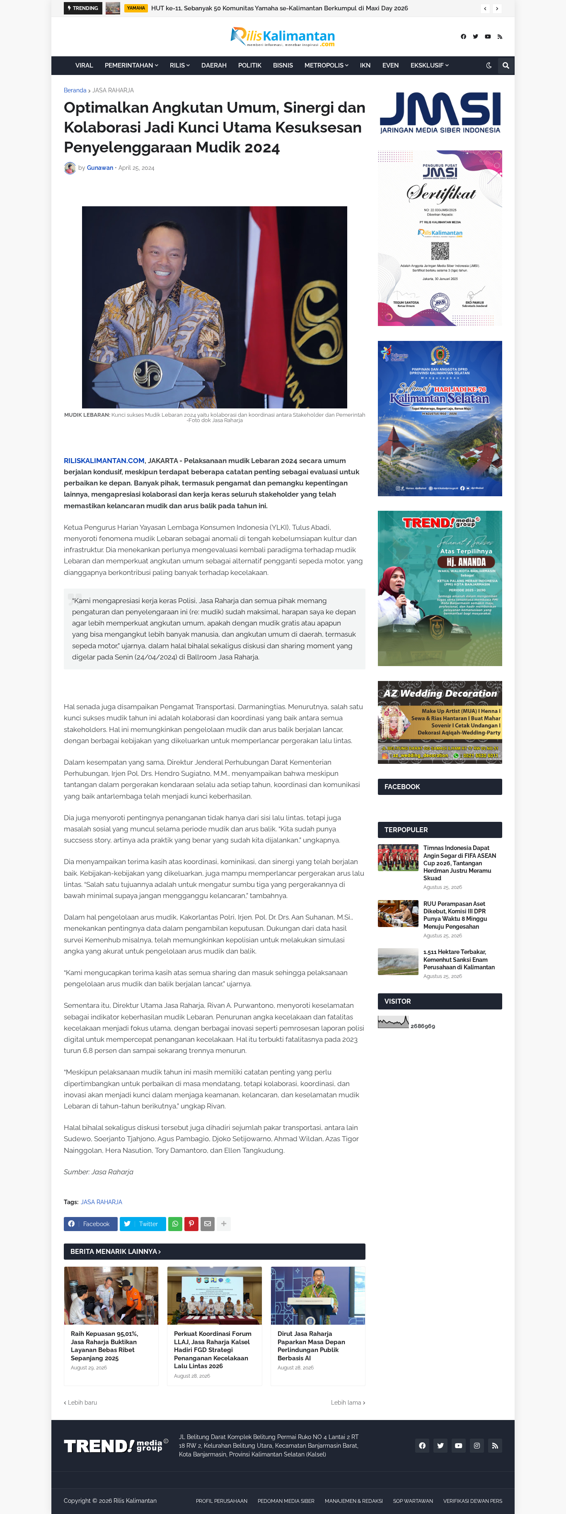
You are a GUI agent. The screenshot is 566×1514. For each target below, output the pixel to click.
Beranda (75, 90)
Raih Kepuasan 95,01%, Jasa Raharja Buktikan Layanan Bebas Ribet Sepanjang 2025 (104, 1346)
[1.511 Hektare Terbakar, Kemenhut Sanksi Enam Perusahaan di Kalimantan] (398, 961)
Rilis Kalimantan (135, 1500)
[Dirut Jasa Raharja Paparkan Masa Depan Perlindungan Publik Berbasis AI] (318, 1296)
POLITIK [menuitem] (249, 65)
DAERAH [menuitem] (214, 65)
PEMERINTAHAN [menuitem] (129, 65)
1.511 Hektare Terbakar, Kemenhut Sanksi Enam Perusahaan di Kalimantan (459, 959)
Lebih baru (82, 1402)
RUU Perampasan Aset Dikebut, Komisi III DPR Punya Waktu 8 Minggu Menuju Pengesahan (455, 915)
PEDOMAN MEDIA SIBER (286, 1501)
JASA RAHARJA (113, 90)
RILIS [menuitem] (177, 65)
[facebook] (463, 36)
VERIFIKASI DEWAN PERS (472, 1501)
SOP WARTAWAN (413, 1501)
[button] (485, 9)
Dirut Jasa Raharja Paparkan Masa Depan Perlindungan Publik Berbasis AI (311, 1346)
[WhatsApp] (175, 1224)
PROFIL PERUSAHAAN (221, 1501)
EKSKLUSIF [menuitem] (427, 65)
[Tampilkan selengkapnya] (224, 1224)
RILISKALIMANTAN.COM (104, 460)
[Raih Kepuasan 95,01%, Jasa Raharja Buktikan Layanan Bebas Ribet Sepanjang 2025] (111, 1296)
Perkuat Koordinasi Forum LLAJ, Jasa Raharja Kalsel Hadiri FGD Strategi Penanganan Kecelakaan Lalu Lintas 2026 (213, 1350)
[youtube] (488, 36)
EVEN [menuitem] (390, 65)
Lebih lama (346, 1402)
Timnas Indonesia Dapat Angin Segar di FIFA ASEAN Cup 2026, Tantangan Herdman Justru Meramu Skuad (459, 863)
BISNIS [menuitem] (283, 65)
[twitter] (475, 36)
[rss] (500, 36)
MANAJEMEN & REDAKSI (354, 1501)
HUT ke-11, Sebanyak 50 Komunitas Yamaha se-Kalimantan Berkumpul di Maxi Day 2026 (279, 8)
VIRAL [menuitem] (84, 65)
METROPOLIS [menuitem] (324, 65)
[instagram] (477, 1446)
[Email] (208, 1224)
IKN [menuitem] (365, 65)
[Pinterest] (191, 1224)
